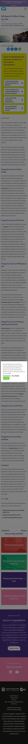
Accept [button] (6, 378)
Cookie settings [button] (7, 375)
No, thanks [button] (15, 375)
